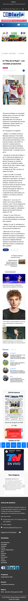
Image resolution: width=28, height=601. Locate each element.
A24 (19, 445)
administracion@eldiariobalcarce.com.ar (12, 527)
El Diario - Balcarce (9, 53)
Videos (3, 559)
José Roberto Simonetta (7, 584)
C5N (8, 445)
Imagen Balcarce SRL (7, 577)
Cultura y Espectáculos (7, 549)
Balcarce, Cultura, (14, 250)
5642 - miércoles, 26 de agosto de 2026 (11, 592)
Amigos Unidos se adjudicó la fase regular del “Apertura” (14, 4)
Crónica (13, 445)
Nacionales (4, 562)
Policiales (3, 546)
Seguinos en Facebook (8, 532)
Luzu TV (24, 445)
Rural (11, 376)
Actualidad (13, 353)
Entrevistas (4, 557)
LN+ (3, 445)
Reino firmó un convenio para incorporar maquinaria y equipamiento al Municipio (17, 371)
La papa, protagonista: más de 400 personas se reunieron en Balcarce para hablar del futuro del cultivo (17, 356)
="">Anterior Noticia (17, 256)
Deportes (3, 553)
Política (3, 548)
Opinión (3, 555)
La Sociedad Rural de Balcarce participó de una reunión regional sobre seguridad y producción (17, 379)
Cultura (21, 53)
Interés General (5, 542)
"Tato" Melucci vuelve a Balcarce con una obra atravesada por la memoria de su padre (14, 323)
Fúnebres (3, 560)
